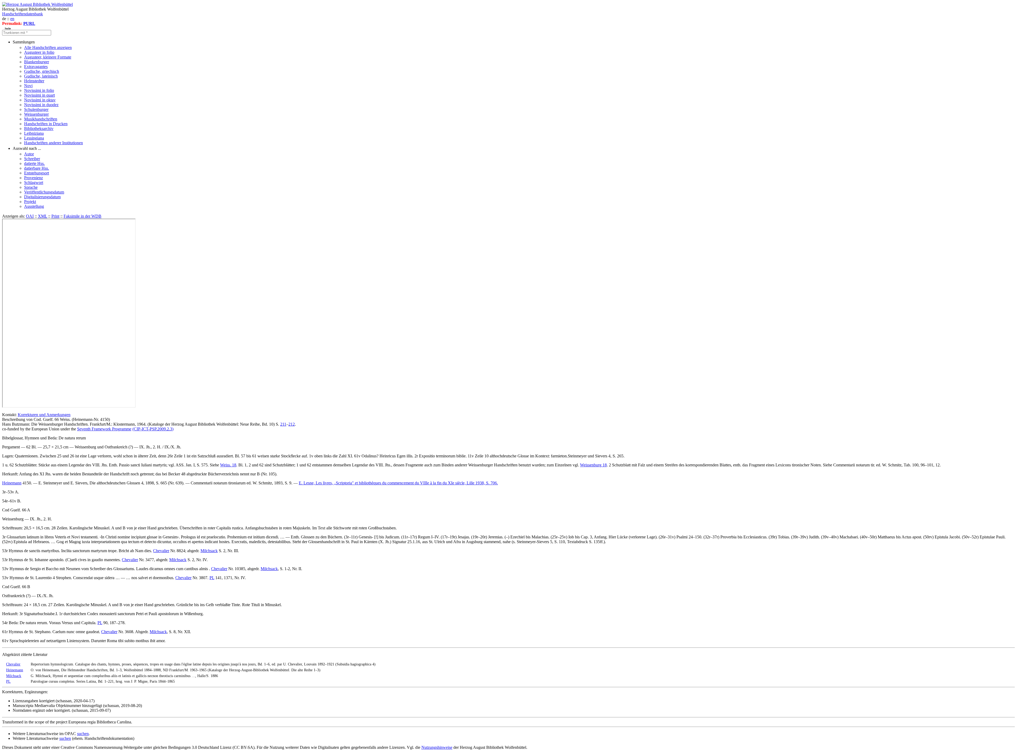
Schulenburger (36, 109)
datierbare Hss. (36, 168)
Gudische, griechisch (41, 71)
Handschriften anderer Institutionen (53, 143)
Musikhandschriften (40, 119)
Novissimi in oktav (40, 100)
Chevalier (161, 550)
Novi (28, 85)
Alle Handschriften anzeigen (48, 47)
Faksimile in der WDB (82, 216)
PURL (29, 23)
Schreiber (32, 158)
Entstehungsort (36, 173)
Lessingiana (34, 138)
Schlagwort (33, 182)
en (12, 18)
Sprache (31, 187)
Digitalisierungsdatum (42, 197)
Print (55, 216)
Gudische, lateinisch (41, 76)
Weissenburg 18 (593, 465)
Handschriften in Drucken (46, 123)
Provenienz (33, 177)
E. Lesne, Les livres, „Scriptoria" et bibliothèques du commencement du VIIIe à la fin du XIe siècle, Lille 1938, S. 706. (398, 483)
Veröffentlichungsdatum (44, 192)
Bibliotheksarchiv (38, 128)
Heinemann (11, 483)
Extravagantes (36, 66)
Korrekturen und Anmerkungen (44, 414)
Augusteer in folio (39, 52)
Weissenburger (36, 114)
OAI (30, 216)
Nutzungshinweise (436, 747)
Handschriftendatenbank (22, 14)
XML (42, 216)
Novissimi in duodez (41, 104)
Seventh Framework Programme (104, 429)
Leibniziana (34, 133)
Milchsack (209, 550)
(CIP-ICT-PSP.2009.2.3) (152, 429)
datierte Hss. (34, 163)
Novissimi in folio (39, 90)
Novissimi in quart (39, 95)
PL (211, 577)
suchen (83, 733)
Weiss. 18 (228, 465)
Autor (29, 154)
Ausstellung (34, 206)
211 (283, 424)
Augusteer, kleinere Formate (47, 57)
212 (291, 424)
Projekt (30, 201)
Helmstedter (34, 81)
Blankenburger (36, 62)
